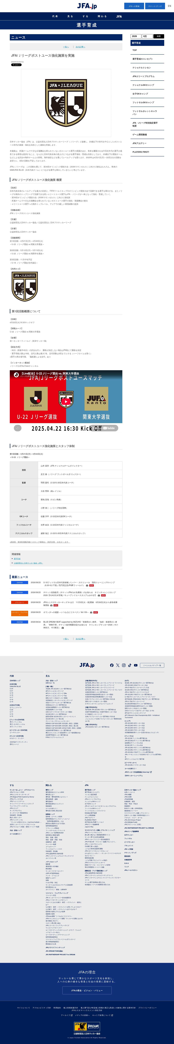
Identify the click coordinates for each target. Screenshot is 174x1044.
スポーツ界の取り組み (53, 923)
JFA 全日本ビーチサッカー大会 (135, 765)
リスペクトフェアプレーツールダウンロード (61, 939)
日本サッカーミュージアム (134, 775)
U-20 (11, 709)
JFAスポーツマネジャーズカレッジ (96, 851)
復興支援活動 (89, 858)
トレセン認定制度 (91, 794)
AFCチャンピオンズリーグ (55, 691)
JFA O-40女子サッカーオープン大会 (137, 687)
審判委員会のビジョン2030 (55, 792)
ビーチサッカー (15, 732)
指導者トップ (50, 814)
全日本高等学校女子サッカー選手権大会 (138, 703)
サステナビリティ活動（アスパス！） (137, 813)
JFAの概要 (127, 794)
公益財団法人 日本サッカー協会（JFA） (28, 563)
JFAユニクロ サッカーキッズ (19, 794)
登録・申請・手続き (131, 804)
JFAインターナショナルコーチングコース (60, 856)
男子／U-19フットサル (17, 724)
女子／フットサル (16, 726)
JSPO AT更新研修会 (52, 873)
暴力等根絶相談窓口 (52, 941)
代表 (55, 16)
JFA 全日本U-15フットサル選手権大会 (137, 750)
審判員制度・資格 (52, 799)
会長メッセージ (129, 792)
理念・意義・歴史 (52, 837)
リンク (126, 867)
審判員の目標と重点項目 (54, 810)
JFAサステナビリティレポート (95, 862)
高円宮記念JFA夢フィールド (94, 822)
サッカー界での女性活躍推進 (94, 837)
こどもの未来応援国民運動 (94, 848)
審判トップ (49, 790)
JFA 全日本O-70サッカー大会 (135, 730)
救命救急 (49, 868)
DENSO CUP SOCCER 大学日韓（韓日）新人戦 (62, 726)
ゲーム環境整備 (140, 134)
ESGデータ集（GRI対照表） (134, 808)
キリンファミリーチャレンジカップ (22, 803)
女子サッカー (128, 835)
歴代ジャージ (14, 744)
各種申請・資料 (51, 842)
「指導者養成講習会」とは (55, 821)
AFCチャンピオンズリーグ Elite (56, 693)
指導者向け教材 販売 (53, 835)
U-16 (11, 699)
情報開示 (127, 806)
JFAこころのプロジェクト (93, 844)
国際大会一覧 (50, 683)
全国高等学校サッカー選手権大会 (96, 692)
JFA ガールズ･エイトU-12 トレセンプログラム (100, 806)
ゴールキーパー (51, 846)
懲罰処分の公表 (51, 944)
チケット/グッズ (155, 6)
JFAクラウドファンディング (55, 947)
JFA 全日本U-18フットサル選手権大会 (137, 747)
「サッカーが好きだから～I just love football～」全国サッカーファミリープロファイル (26, 823)
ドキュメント (128, 845)
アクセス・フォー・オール (133, 817)
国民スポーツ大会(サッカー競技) (57, 698)
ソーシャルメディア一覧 (152, 665)
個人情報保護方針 (70, 1007)
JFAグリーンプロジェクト (93, 832)
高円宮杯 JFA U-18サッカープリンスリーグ (99, 687)
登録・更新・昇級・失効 (54, 839)
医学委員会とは (51, 887)
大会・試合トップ (52, 680)
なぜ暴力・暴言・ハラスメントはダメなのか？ (61, 909)
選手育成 (87, 25)
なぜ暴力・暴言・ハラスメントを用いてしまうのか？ (64, 907)
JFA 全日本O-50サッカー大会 (135, 725)
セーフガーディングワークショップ (58, 934)
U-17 (11, 697)
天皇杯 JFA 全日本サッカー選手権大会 (59, 689)
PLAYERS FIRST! (141, 151)
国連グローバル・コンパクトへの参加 (97, 865)
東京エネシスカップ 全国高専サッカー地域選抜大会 (63, 732)
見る (70, 16)
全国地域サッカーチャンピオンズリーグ (59, 700)
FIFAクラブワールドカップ (55, 737)
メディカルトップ (52, 862)
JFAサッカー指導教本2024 (54, 833)
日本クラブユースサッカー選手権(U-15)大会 (100, 716)
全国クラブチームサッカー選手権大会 (58, 702)
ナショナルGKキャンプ (143, 84)
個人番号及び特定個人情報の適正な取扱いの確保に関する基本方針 (108, 1007)
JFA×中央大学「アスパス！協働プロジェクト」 (101, 842)
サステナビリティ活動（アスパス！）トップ (100, 830)
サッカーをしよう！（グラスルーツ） (22, 790)
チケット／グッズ (130, 853)
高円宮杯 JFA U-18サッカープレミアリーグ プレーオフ (103, 690)
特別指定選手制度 (91, 813)
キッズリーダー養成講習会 (19, 813)
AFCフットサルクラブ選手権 (134, 759)
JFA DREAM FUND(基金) (54, 951)
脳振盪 (48, 864)
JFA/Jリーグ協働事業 (92, 824)
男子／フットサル (16, 722)
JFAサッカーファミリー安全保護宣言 (97, 839)
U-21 (11, 691)
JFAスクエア (14, 808)
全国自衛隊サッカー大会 (54, 709)
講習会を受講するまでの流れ (55, 823)
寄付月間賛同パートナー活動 (94, 867)
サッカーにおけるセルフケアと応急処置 (59, 885)
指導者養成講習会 (52, 826)
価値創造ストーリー (131, 810)
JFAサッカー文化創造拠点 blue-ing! (137, 772)
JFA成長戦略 (128, 799)
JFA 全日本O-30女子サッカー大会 (136, 685)
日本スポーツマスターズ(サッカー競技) (59, 712)
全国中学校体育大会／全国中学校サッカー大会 (101, 712)
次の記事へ (80, 46)
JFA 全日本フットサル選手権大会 (136, 738)
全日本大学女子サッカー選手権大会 (137, 690)
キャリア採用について (101, 1015)
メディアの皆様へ (82, 1015)
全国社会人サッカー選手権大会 (56, 705)
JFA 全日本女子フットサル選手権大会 (137, 740)
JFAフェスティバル (16, 820)
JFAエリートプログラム (144, 76)
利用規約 (57, 1007)
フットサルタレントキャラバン (145, 113)
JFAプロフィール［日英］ (133, 824)
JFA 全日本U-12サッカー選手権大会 (97, 727)
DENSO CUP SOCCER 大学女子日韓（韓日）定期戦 (63, 728)
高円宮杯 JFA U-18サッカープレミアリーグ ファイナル (103, 683)
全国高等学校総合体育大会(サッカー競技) (99, 694)
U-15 (11, 701)
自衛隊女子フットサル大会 (134, 743)
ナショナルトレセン (142, 67)
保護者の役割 (50, 914)
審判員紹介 (49, 801)
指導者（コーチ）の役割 (54, 816)
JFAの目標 (127, 797)
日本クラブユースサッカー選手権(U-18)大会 (100, 699)
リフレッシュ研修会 (52, 828)
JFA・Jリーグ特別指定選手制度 (145, 124)
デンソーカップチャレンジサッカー (58, 721)
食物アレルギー (51, 878)
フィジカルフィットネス (54, 849)
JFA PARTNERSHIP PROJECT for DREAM (60, 954)
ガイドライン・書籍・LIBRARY (56, 889)
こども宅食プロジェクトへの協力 (96, 860)
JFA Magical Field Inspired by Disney (22, 797)
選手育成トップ (90, 790)
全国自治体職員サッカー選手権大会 (58, 707)
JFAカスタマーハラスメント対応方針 (87, 1010)
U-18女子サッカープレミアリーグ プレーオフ (140, 697)
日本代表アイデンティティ (19, 742)
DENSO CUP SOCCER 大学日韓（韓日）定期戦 (62, 723)
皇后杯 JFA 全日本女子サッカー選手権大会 (139, 683)
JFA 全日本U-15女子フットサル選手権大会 (139, 752)
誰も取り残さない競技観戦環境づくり (97, 835)
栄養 (47, 880)
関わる (103, 16)
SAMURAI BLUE (15, 686)
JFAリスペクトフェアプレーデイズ (57, 925)
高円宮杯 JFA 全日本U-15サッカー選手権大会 (100, 709)
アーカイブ (65, 1015)
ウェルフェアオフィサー (54, 928)
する (86, 16)
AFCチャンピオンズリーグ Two (56, 695)
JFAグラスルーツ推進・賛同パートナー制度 (24, 827)
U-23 (11, 688)
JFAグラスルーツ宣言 (17, 792)
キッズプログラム (16, 810)
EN (169, 6)
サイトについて (23, 1007)
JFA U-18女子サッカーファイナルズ (137, 692)
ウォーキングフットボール (19, 806)
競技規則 (49, 806)
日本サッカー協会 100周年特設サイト (137, 815)
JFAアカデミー (139, 143)
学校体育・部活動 (16, 815)
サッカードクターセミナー (55, 871)
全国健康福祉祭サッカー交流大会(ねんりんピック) (142, 732)
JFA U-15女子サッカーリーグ (135, 701)
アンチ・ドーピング (52, 875)
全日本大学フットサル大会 (134, 745)
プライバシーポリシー (147, 1007)
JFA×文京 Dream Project (132, 820)
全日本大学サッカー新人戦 (55, 719)
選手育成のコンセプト (143, 58)
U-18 (11, 695)
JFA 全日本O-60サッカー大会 (135, 728)
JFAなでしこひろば (16, 799)
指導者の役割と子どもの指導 (55, 911)
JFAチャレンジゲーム (17, 801)
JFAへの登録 (134, 6)
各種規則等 (128, 860)
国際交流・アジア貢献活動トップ (96, 871)
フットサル (128, 838)
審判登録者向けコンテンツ (55, 804)
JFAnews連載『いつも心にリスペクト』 (59, 916)
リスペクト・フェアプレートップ (57, 893)
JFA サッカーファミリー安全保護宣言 (58, 897)
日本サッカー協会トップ (132, 790)
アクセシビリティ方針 (42, 1007)
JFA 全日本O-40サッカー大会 (135, 723)
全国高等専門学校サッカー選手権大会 (58, 730)
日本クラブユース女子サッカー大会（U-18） (140, 710)
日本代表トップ (15, 680)
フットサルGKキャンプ (143, 102)
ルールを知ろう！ (131, 768)
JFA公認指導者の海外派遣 (54, 853)
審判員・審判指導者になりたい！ (57, 797)
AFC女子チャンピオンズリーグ (135, 713)
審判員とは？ (50, 794)
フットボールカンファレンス (55, 830)
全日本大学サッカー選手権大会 (56, 714)
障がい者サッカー (16, 817)
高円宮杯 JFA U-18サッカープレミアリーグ (99, 685)
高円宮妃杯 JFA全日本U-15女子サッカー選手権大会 (142, 699)
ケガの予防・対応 (52, 882)
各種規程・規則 (129, 801)
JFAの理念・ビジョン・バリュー (87, 990)
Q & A (126, 863)
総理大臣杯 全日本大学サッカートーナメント (61, 716)
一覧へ (66, 46)
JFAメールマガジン (131, 870)
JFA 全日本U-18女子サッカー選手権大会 (138, 694)
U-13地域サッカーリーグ (93, 714)
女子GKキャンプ (140, 93)
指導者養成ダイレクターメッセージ (58, 819)
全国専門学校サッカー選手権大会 (57, 735)
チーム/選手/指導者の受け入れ (95, 882)
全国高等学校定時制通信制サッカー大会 (98, 697)
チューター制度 (51, 844)
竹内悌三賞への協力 (91, 846)
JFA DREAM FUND (130, 822)
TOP (135, 50)
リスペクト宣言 (51, 895)
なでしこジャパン (16, 707)
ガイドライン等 (51, 858)
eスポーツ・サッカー (17, 738)
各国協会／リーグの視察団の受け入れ (97, 884)
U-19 (11, 693)
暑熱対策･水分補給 (52, 866)
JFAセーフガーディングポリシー (57, 900)
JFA (86, 785)
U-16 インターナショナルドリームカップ (99, 703)
